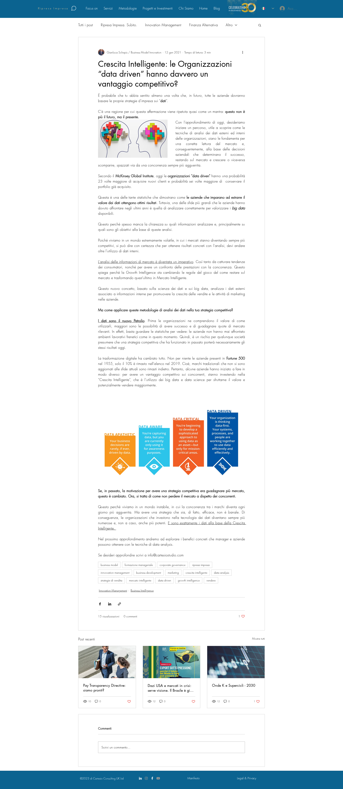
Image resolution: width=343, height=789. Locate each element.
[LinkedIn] (140, 778)
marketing (173, 572)
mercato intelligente (140, 580)
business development (148, 572)
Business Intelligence (142, 590)
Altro (229, 24)
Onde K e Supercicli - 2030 (233, 685)
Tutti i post (85, 24)
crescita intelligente (196, 572)
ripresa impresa (201, 565)
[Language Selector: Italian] (268, 8)
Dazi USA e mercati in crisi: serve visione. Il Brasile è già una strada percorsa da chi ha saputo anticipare (171, 688)
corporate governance (172, 565)
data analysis (221, 572)
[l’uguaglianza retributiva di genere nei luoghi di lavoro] (107, 662)
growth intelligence (189, 580)
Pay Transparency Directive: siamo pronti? (104, 687)
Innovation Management (163, 24)
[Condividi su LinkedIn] (110, 604)
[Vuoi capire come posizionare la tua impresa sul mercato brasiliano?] (171, 662)
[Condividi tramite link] (119, 604)
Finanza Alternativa (203, 24)
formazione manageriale (139, 565)
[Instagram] (146, 778)
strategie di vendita (111, 580)
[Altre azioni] (242, 52)
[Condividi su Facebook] (100, 604)
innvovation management (115, 572)
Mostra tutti (258, 638)
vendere (211, 580)
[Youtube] (158, 778)
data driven (164, 580)
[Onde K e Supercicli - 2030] (236, 662)
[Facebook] (152, 778)
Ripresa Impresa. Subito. (119, 24)
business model (109, 565)
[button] (260, 25)
